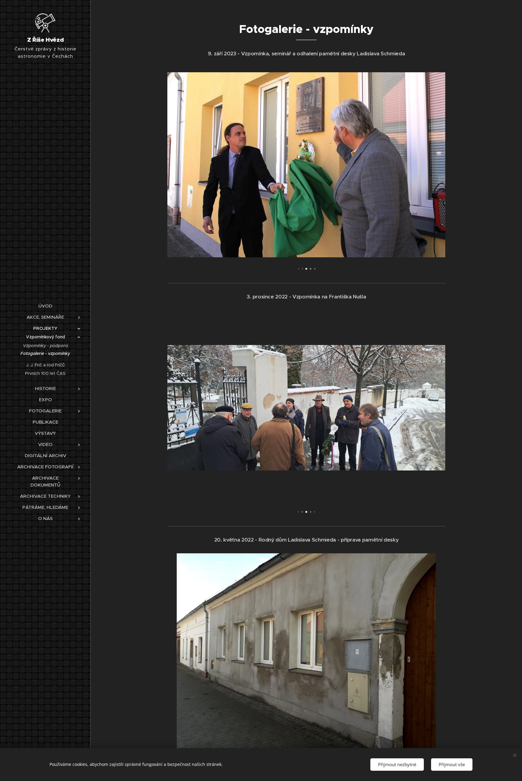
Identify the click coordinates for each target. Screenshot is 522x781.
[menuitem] (45, 305)
